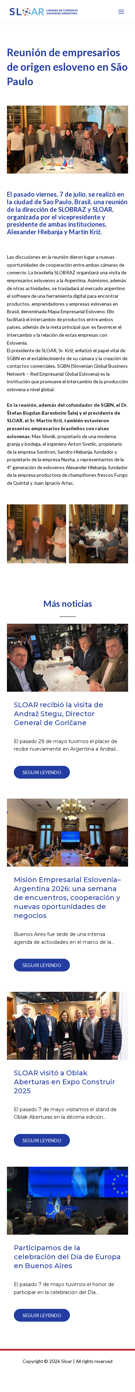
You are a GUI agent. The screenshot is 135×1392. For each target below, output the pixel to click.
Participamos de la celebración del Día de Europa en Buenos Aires (67, 1257)
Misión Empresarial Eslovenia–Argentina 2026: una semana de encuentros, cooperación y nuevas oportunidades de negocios (67, 898)
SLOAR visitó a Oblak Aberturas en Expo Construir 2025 (64, 1082)
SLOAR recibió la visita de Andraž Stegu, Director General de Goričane (58, 714)
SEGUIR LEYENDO (41, 772)
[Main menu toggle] (121, 12)
